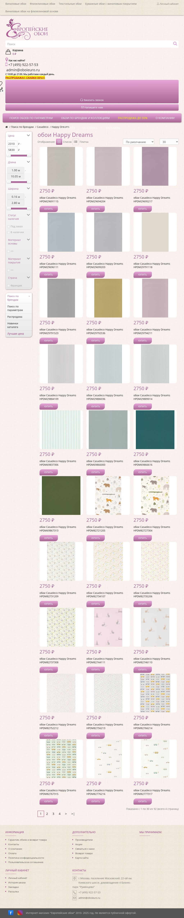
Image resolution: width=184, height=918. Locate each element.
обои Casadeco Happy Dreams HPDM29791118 (152, 265)
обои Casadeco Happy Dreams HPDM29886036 (104, 397)
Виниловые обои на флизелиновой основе (31, 11)
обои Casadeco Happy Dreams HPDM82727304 (152, 528)
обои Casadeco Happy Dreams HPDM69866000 (104, 462)
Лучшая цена (15, 333)
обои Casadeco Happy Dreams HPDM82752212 (58, 726)
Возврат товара (84, 853)
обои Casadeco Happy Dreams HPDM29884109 (58, 397)
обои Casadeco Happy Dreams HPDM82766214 (152, 726)
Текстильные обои (70, 3)
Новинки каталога (12, 325)
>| (73, 814)
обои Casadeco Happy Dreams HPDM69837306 (58, 462)
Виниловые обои (15, 3)
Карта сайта (81, 857)
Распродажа (14, 316)
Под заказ (17, 226)
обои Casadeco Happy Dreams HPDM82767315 (58, 792)
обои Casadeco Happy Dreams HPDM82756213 (104, 726)
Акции (78, 844)
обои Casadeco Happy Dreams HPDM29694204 (104, 199)
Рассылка (13, 891)
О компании (15, 848)
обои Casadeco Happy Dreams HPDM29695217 (152, 199)
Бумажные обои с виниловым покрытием (111, 3)
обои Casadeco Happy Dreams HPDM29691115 (58, 199)
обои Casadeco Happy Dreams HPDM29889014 (152, 397)
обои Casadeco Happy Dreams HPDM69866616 (152, 462)
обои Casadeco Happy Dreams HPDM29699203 (104, 265)
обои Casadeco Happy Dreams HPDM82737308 (58, 660)
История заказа (17, 882)
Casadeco (42, 127)
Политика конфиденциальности (26, 857)
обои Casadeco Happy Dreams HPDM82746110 (152, 660)
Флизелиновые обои (42, 3)
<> (12, 251)
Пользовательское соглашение (25, 862)
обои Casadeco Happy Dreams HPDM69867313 (58, 528)
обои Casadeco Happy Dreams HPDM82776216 (104, 792)
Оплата (12, 853)
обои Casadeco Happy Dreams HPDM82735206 (152, 594)
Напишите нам (93, 107)
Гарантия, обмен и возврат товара (27, 839)
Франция (16, 285)
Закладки (13, 887)
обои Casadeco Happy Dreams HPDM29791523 (58, 331)
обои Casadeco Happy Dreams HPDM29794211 (152, 331)
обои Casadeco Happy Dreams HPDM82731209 (58, 594)
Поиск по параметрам (15, 308)
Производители (84, 839)
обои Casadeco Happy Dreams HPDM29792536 (104, 331)
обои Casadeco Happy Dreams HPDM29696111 (58, 265)
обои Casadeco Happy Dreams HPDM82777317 (152, 792)
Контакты (13, 844)
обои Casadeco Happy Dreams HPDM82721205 (104, 528)
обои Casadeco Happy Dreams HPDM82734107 (104, 594)
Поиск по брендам (22, 127)
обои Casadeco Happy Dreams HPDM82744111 (104, 660)
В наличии (17, 232)
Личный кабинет (17, 878)
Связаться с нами (85, 848)
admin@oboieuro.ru (89, 897)
